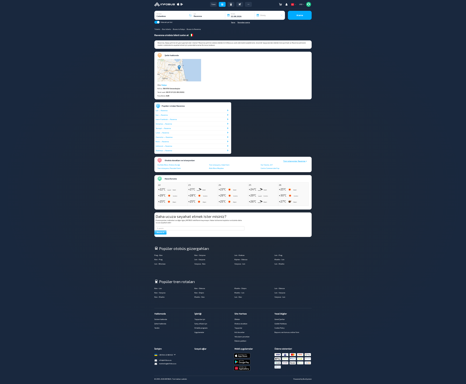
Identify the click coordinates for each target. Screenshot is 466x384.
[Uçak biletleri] (239, 4)
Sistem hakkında (160, 319)
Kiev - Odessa (199, 288)
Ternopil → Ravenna (163, 128)
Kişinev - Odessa (240, 259)
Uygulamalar (199, 332)
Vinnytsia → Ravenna (164, 124)
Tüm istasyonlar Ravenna (294, 161)
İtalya (164, 85)
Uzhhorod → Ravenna (164, 146)
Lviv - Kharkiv (279, 264)
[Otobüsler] (222, 4)
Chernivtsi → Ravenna (164, 137)
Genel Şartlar (280, 319)
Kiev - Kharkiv (159, 297)
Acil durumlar (239, 332)
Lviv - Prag (278, 255)
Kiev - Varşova (199, 255)
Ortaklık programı (201, 328)
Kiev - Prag (158, 259)
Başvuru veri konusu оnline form (287, 332)
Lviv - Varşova (199, 259)
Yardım (156, 328)
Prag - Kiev (158, 255)
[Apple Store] (178, 4)
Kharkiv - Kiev (199, 297)
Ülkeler (237, 319)
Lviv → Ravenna (161, 110)
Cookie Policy (279, 328)
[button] (248, 4)
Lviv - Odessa (280, 288)
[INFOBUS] (164, 4)
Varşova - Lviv (239, 264)
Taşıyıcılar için (199, 319)
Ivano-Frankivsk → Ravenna (166, 119)
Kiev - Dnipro (199, 293)
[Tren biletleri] (231, 4)
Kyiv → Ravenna (162, 115)
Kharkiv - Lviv (279, 259)
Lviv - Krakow (239, 255)
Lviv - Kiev (238, 297)
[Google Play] (181, 4)
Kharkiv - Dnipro (240, 288)
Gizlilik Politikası (281, 324)
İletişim (158, 348)
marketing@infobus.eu (167, 364)
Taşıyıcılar (238, 328)
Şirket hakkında (160, 324)
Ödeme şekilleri (240, 341)
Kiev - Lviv (158, 288)
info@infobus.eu (165, 360)
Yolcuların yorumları (242, 337)
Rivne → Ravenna (162, 141)
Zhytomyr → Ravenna (164, 150)
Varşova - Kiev (199, 264)
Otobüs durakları (240, 324)
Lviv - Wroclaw (160, 264)
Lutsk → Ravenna (162, 133)
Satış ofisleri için (200, 324)
